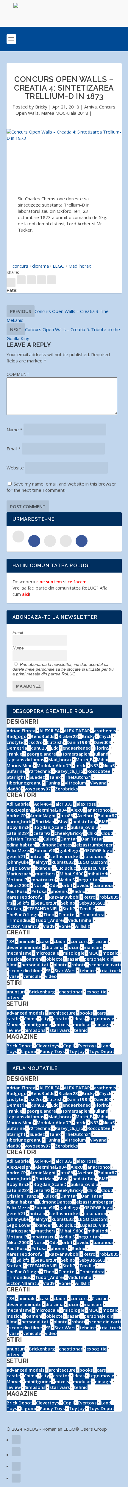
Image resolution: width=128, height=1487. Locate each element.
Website (15, 468)
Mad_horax (79, 266)
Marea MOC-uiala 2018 (64, 113)
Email (14, 449)
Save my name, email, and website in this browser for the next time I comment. (61, 487)
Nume (18, 648)
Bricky (41, 107)
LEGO (59, 266)
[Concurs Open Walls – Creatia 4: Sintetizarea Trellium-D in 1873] (64, 135)
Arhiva (90, 107)
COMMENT (18, 374)
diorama (40, 266)
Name (14, 429)
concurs (20, 266)
